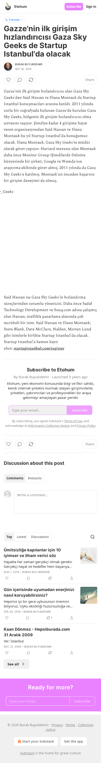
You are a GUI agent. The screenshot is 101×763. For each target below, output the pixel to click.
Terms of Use (73, 421)
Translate (14, 19)
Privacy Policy (86, 425)
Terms (70, 725)
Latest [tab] (21, 537)
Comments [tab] (15, 478)
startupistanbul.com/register (39, 348)
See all (13, 664)
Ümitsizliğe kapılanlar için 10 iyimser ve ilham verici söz (32, 553)
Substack (27, 753)
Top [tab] (9, 537)
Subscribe (73, 6)
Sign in (91, 6)
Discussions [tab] (40, 537)
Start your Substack (38, 741)
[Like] (8, 79)
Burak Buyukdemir (28, 64)
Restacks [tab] (35, 478)
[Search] (92, 537)
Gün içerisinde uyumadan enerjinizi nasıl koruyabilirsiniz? (39, 592)
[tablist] (24, 478)
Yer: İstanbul (14, 641)
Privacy (57, 725)
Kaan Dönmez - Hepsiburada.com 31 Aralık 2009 (37, 632)
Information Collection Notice (49, 425)
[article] (50, 564)
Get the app (73, 741)
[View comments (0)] (19, 79)
